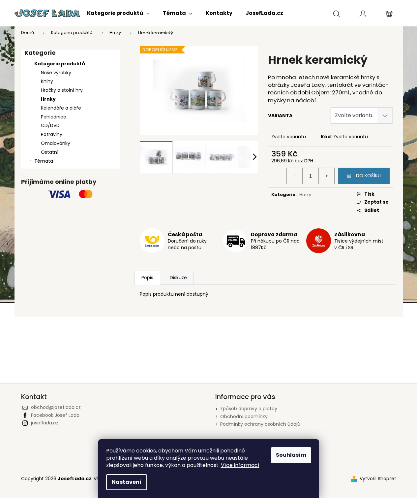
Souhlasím (291, 455)
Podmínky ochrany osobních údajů (260, 424)
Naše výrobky (56, 72)
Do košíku (368, 175)
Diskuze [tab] (178, 277)
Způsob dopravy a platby (248, 408)
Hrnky (48, 99)
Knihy (47, 81)
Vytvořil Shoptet (378, 479)
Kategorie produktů (59, 63)
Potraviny (51, 134)
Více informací (240, 465)
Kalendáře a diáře (61, 108)
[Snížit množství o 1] (295, 176)
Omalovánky (55, 143)
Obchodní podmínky (244, 416)
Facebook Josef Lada (55, 415)
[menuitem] (118, 13)
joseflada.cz (44, 422)
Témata (43, 161)
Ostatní (49, 152)
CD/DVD (50, 125)
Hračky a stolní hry (62, 90)
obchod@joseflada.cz (56, 407)
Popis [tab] (147, 277)
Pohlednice (53, 117)
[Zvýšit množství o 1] (326, 176)
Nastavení (126, 482)
